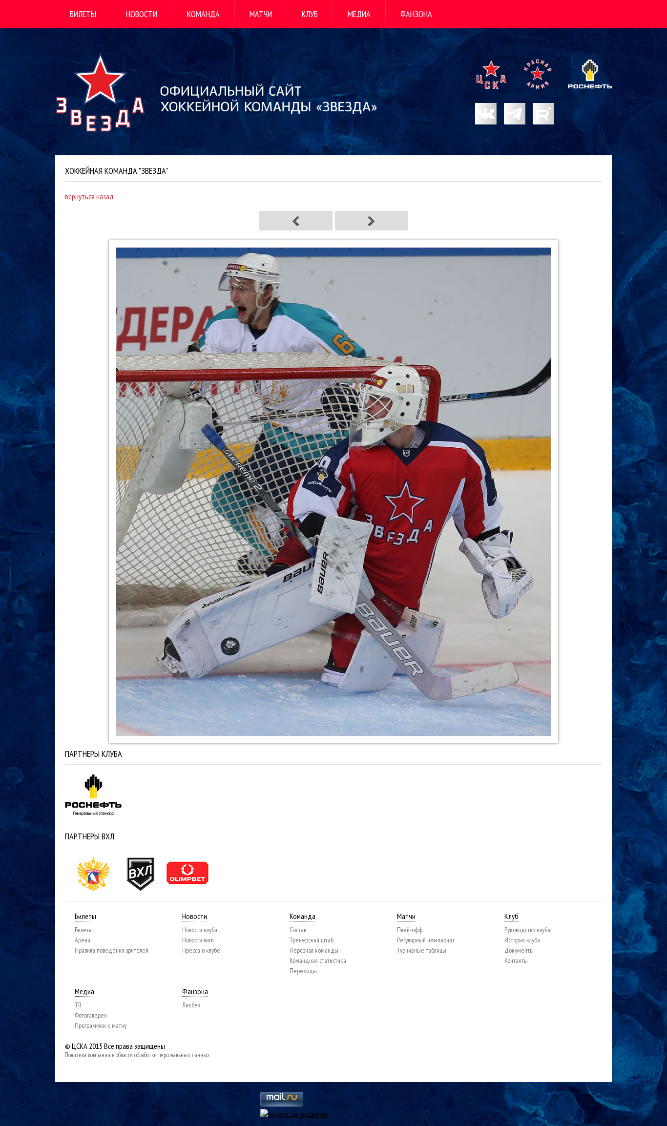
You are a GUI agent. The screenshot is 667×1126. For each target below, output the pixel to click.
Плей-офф (409, 929)
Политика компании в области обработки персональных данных (137, 1055)
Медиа (359, 14)
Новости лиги (198, 940)
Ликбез (191, 1005)
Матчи (261, 14)
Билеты (83, 14)
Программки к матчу (100, 1025)
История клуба (522, 940)
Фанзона (416, 14)
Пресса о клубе (201, 950)
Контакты (516, 960)
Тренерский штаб (312, 940)
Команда (203, 14)
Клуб (310, 14)
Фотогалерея (91, 1015)
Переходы (303, 970)
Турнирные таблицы (421, 950)
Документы (519, 950)
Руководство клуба (527, 929)
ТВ (78, 1005)
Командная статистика (318, 960)
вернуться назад (89, 196)
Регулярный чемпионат (426, 940)
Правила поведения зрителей (111, 950)
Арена (82, 940)
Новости (141, 14)
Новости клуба (199, 929)
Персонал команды (314, 950)
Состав (298, 929)
